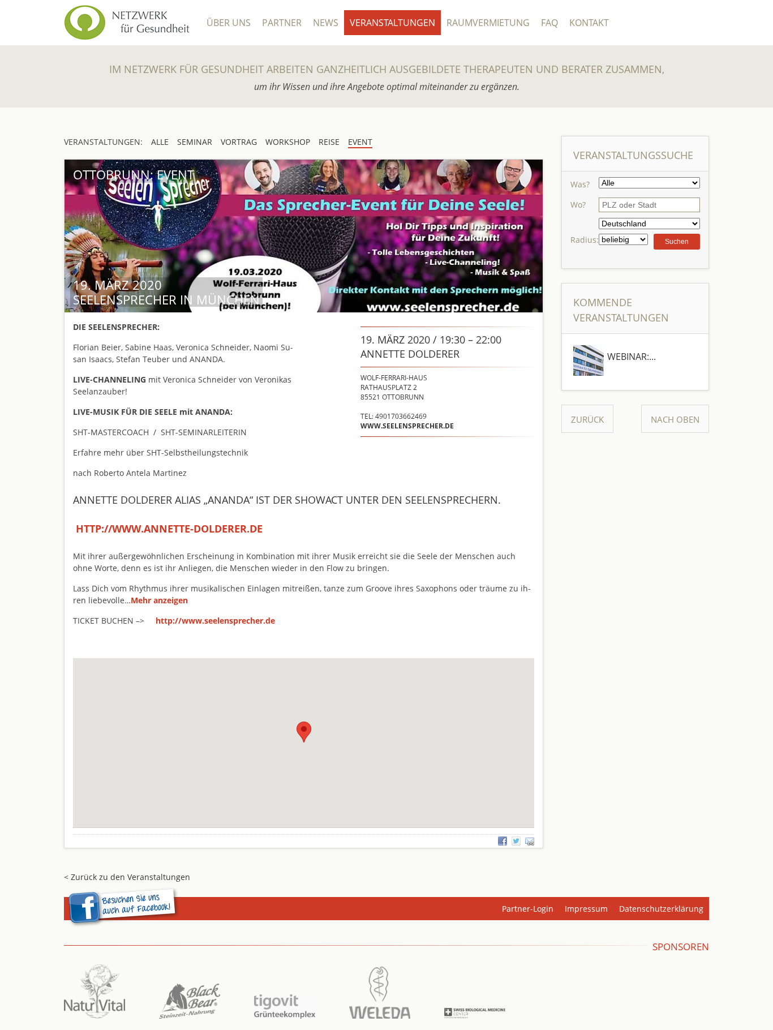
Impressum (586, 908)
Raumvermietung (488, 22)
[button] (159, 600)
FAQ (549, 22)
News (325, 22)
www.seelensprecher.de (407, 426)
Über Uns (229, 22)
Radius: (584, 239)
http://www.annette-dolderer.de (169, 528)
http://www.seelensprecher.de (215, 620)
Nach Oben (675, 419)
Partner (282, 22)
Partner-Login (527, 908)
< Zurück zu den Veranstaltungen (127, 877)
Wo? (578, 204)
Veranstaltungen (392, 22)
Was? (580, 184)
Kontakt (589, 22)
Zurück (587, 419)
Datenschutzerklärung (661, 908)
